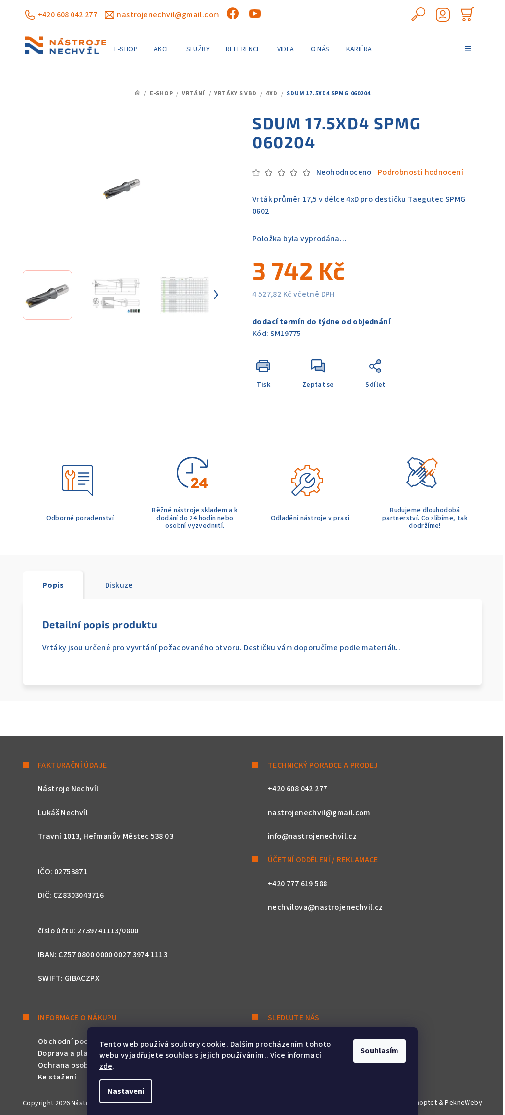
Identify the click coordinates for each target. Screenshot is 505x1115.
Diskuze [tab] (119, 585)
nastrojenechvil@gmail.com (168, 14)
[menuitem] (126, 49)
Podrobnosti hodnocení (420, 172)
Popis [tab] (53, 585)
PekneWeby (463, 1103)
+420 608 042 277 (67, 14)
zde (105, 1066)
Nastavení (126, 1091)
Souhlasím (379, 1050)
